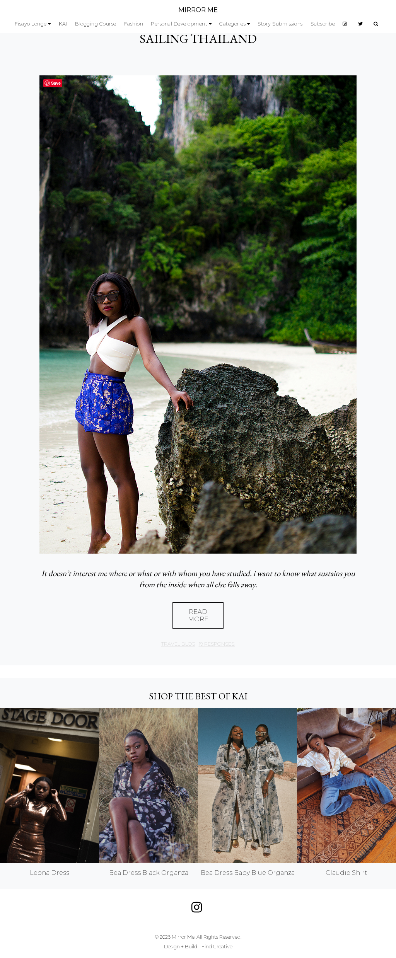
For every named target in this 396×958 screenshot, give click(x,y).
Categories (232, 24)
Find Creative (216, 946)
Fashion (133, 24)
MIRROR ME (198, 10)
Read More (198, 615)
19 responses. (217, 644)
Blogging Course (95, 24)
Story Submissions (280, 24)
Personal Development (179, 24)
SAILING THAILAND (198, 39)
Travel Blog (178, 644)
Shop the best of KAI (198, 696)
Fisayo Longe (31, 24)
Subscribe (323, 24)
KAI (63, 24)
